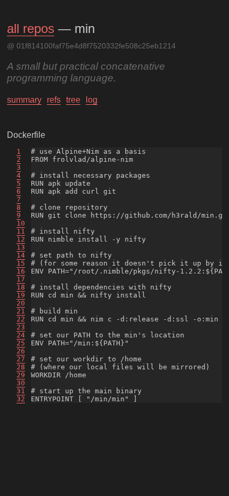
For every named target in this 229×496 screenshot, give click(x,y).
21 (21, 311)
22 (21, 319)
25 (21, 343)
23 (21, 327)
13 (21, 247)
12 (21, 239)
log (91, 99)
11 (21, 231)
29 (21, 375)
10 (21, 223)
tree (73, 99)
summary (24, 99)
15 (21, 263)
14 (21, 255)
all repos (30, 28)
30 (21, 383)
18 (21, 287)
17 (21, 279)
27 (21, 359)
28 (21, 367)
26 (21, 351)
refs (54, 99)
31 (21, 391)
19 (21, 295)
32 (21, 399)
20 (21, 303)
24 (21, 335)
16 (21, 271)
